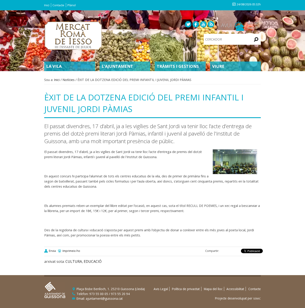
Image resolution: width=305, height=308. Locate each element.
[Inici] (73, 35)
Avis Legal (161, 289)
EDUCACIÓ (93, 261)
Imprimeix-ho (71, 251)
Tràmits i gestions (178, 66)
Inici (46, 5)
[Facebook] (195, 24)
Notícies (69, 80)
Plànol (71, 5)
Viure (218, 66)
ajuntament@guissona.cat (104, 298)
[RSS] (211, 24)
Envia (52, 251)
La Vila (54, 66)
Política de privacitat (186, 289)
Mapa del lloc (213, 289)
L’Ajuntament (117, 66)
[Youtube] (203, 24)
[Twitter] (188, 24)
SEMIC (257, 298)
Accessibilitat (235, 289)
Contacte (58, 5)
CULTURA (73, 261)
